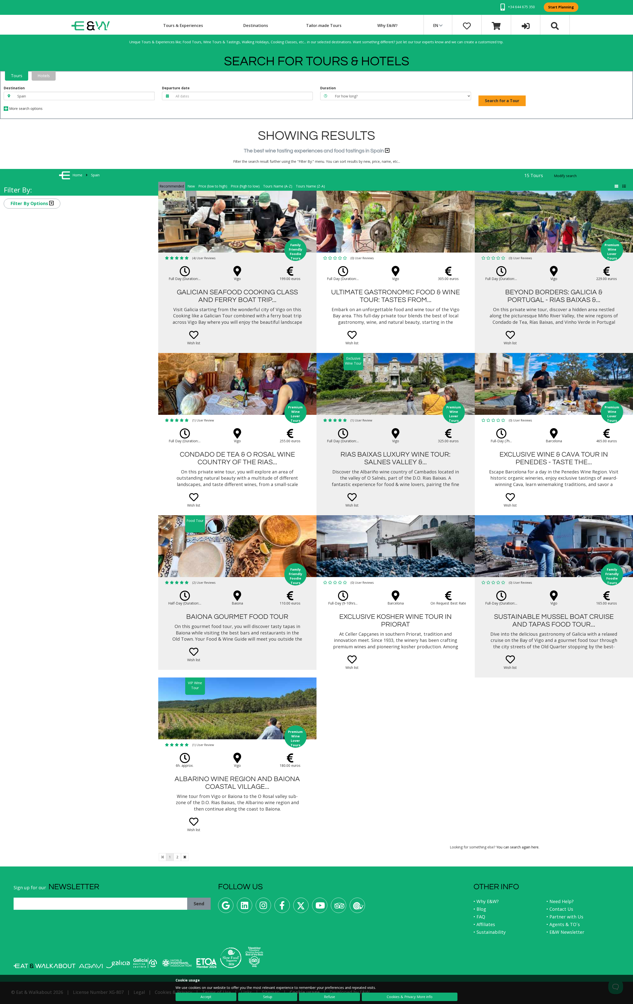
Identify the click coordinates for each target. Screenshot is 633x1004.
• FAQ (479, 917)
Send (199, 904)
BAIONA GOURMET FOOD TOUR (237, 616)
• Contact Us (559, 909)
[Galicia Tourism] (118, 964)
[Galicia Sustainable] (145, 963)
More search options (25, 108)
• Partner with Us (564, 917)
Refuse (329, 996)
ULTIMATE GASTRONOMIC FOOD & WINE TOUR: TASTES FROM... (395, 296)
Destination (14, 88)
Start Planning (561, 7)
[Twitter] (301, 907)
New (191, 186)
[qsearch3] (555, 25)
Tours (16, 75)
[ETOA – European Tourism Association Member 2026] (206, 963)
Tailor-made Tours (323, 25)
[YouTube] (319, 907)
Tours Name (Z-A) (310, 186)
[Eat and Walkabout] (44, 966)
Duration (328, 88)
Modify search (565, 175)
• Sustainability (490, 932)
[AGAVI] (91, 966)
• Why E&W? (486, 901)
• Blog (480, 909)
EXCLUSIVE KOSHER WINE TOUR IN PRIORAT (395, 620)
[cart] (496, 25)
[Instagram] (263, 907)
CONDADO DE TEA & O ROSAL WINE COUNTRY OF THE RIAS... (237, 458)
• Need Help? (560, 901)
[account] (526, 25)
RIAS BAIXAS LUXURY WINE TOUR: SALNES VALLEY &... (395, 458)
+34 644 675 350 (521, 6)
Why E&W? (387, 25)
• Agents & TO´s (563, 924)
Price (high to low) (245, 186)
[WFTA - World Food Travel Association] (176, 963)
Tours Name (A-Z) (277, 186)
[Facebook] (282, 907)
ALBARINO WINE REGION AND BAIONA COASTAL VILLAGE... (237, 782)
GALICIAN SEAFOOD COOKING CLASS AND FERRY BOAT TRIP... (237, 296)
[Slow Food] (357, 907)
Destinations (255, 25)
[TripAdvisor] (338, 907)
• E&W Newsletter (565, 932)
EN (436, 25)
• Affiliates (484, 924)
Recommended (171, 186)
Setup (267, 996)
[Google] (225, 907)
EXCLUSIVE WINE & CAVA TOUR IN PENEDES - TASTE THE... (553, 458)
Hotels (44, 75)
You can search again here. (517, 847)
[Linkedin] (244, 907)
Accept (206, 996)
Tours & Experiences (183, 25)
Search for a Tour (502, 100)
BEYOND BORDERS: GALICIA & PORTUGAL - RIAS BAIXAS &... (553, 296)
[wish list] (467, 25)
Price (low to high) (212, 186)
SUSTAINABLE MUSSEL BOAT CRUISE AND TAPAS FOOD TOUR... (554, 620)
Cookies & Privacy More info (409, 996)
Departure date (176, 88)
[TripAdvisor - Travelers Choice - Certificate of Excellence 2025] (254, 957)
